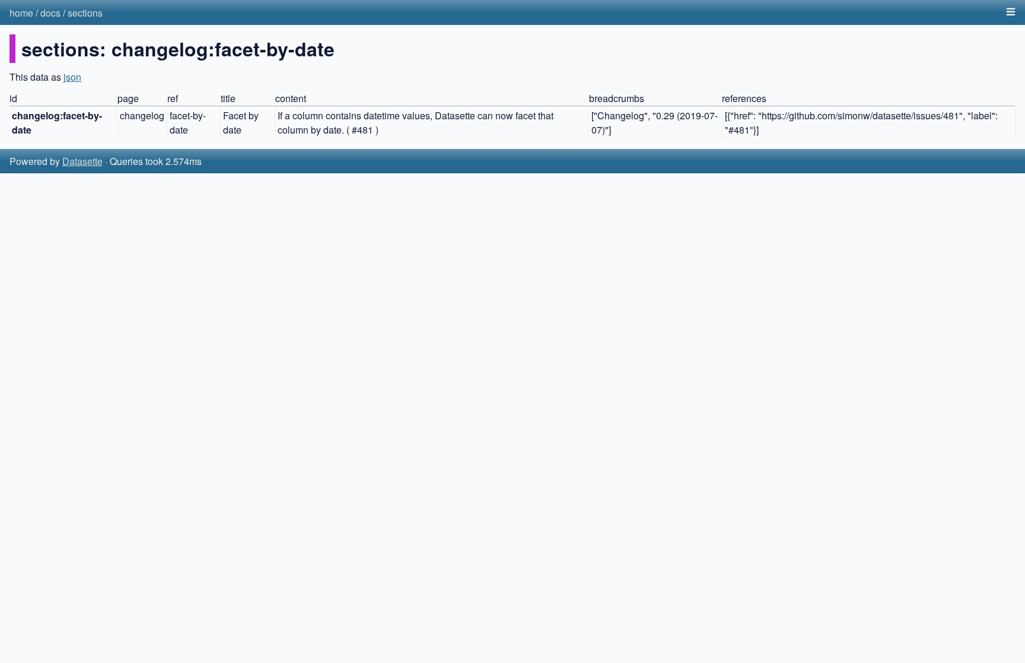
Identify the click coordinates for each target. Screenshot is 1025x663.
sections (85, 13)
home (21, 13)
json (72, 77)
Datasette (82, 161)
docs (50, 13)
